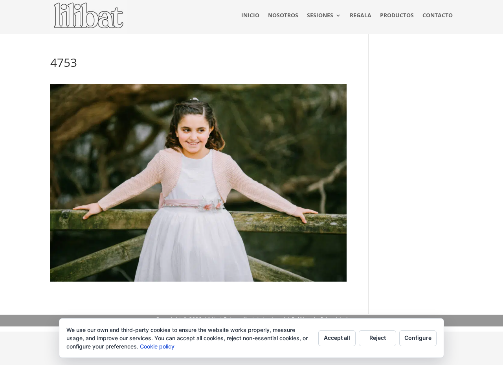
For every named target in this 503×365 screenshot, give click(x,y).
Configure (417, 337)
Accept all (337, 337)
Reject (377, 337)
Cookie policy (157, 346)
